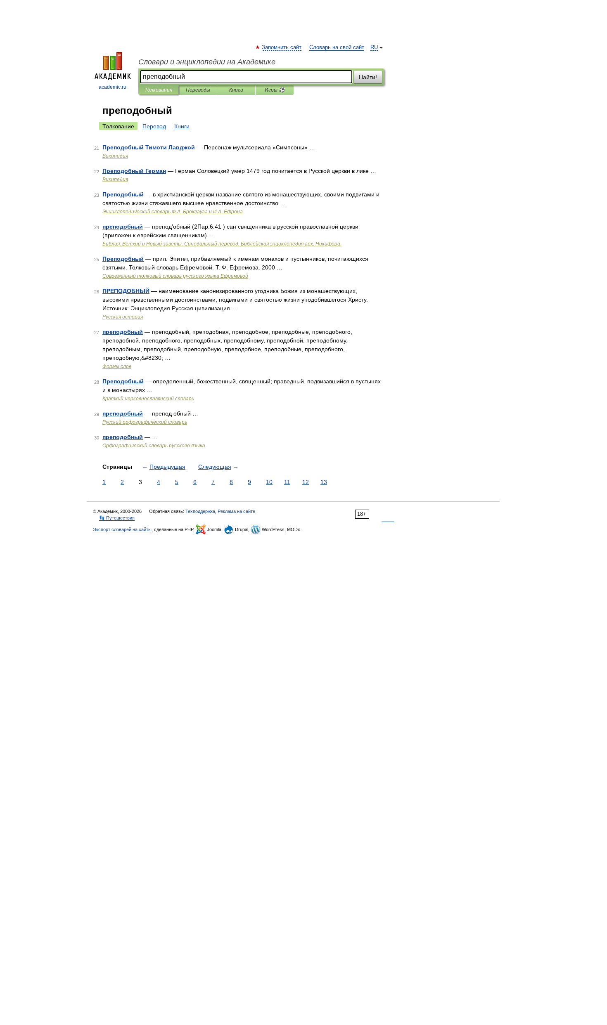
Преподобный (123, 194)
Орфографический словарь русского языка (153, 446)
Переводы (198, 90)
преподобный (122, 226)
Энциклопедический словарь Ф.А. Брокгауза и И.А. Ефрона (172, 212)
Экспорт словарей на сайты (122, 529)
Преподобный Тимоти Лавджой (148, 147)
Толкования (158, 90)
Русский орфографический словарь (144, 422)
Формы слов (116, 366)
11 (287, 482)
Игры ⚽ (275, 90)
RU (374, 47)
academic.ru (112, 87)
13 (323, 482)
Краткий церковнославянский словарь (148, 398)
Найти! (368, 77)
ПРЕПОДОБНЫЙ (125, 291)
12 (305, 482)
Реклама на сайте (236, 511)
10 (269, 482)
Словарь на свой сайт (336, 47)
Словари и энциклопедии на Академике (206, 62)
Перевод (154, 126)
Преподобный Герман (134, 171)
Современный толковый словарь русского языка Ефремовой (175, 276)
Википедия (115, 156)
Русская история (122, 317)
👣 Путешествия (117, 517)
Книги (236, 90)
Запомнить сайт (282, 47)
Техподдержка (200, 511)
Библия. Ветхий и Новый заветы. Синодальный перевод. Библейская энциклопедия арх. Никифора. (221, 244)
